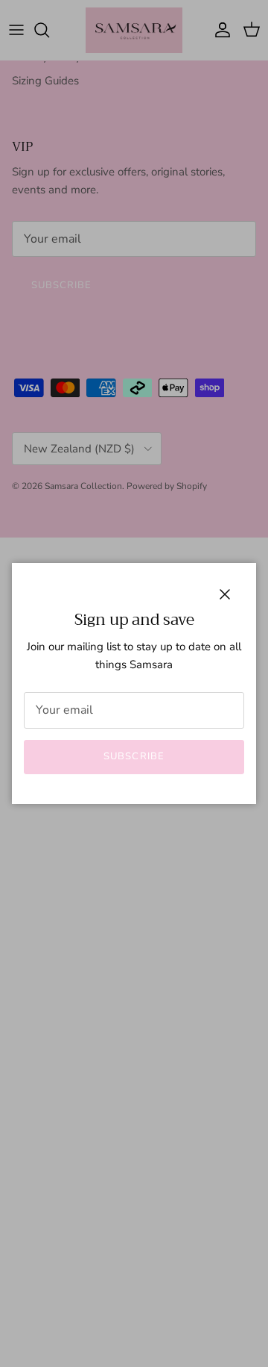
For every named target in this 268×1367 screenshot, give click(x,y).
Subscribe (133, 756)
